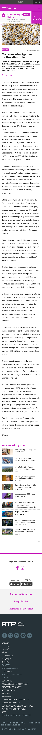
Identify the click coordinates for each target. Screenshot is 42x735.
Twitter (10, 635)
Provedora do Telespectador (15, 684)
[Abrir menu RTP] (21, 2)
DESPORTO (6, 646)
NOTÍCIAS (5, 643)
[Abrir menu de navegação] (40, 8)
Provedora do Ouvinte (12, 687)
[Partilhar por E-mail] (11, 75)
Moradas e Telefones (21, 608)
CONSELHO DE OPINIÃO (11, 703)
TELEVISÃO (6, 649)
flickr (29, 635)
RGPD (4, 712)
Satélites (6, 693)
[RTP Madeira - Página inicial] (14, 7)
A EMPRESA (6, 696)
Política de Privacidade (10, 723)
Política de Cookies (26, 723)
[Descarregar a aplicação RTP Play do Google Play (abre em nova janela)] (26, 584)
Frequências (21, 601)
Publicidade (15, 725)
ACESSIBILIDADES (8, 690)
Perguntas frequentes (12, 674)
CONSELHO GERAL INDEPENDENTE (15, 699)
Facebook (4, 635)
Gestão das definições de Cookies (16, 715)
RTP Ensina (6, 659)
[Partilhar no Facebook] (2, 75)
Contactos (7, 677)
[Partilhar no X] (6, 75)
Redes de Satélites (21, 594)
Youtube (23, 635)
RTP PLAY (5, 662)
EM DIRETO (6, 665)
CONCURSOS (7, 671)
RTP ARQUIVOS (7, 656)
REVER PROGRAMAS (9, 668)
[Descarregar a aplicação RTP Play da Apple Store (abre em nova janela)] (14, 584)
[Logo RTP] (13, 624)
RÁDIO (4, 652)
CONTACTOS (7, 681)
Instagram (17, 635)
